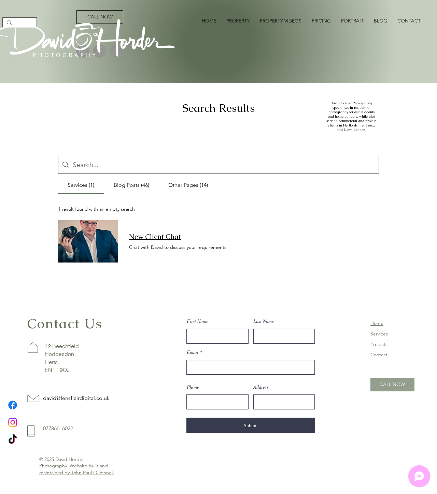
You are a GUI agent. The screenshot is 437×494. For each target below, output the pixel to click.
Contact (378, 354)
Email (192, 352)
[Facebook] (12, 405)
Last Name (263, 321)
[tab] (81, 185)
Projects (378, 344)
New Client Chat (155, 236)
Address (260, 387)
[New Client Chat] (88, 241)
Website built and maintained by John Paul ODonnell (76, 469)
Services (379, 334)
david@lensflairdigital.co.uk (76, 398)
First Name (197, 321)
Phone (193, 387)
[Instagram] (12, 422)
